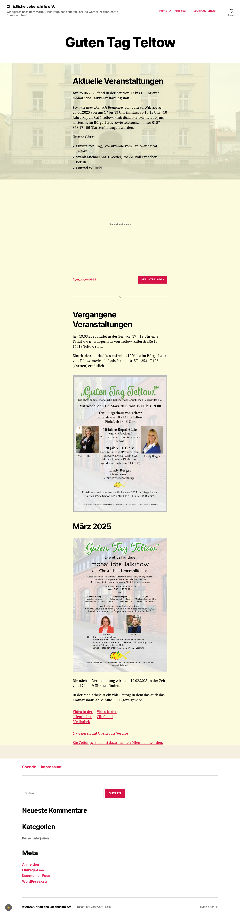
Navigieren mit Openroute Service (100, 733)
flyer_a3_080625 (84, 279)
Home (163, 10)
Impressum (51, 767)
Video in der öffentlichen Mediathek (83, 717)
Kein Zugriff (182, 10)
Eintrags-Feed (33, 870)
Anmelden (30, 864)
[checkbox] (8, 907)
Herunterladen (152, 279)
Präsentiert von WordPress (93, 907)
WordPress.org (34, 881)
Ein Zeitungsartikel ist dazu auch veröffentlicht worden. (118, 743)
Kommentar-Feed (36, 876)
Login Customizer (205, 10)
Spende (29, 767)
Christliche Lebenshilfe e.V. (31, 6)
